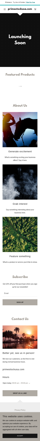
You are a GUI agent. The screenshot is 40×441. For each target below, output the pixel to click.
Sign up (20, 302)
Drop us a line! (20, 393)
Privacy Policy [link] (20, 410)
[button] (5, 9)
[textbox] (20, 293)
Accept (20, 436)
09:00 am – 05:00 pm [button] (20, 383)
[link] (20, 9)
